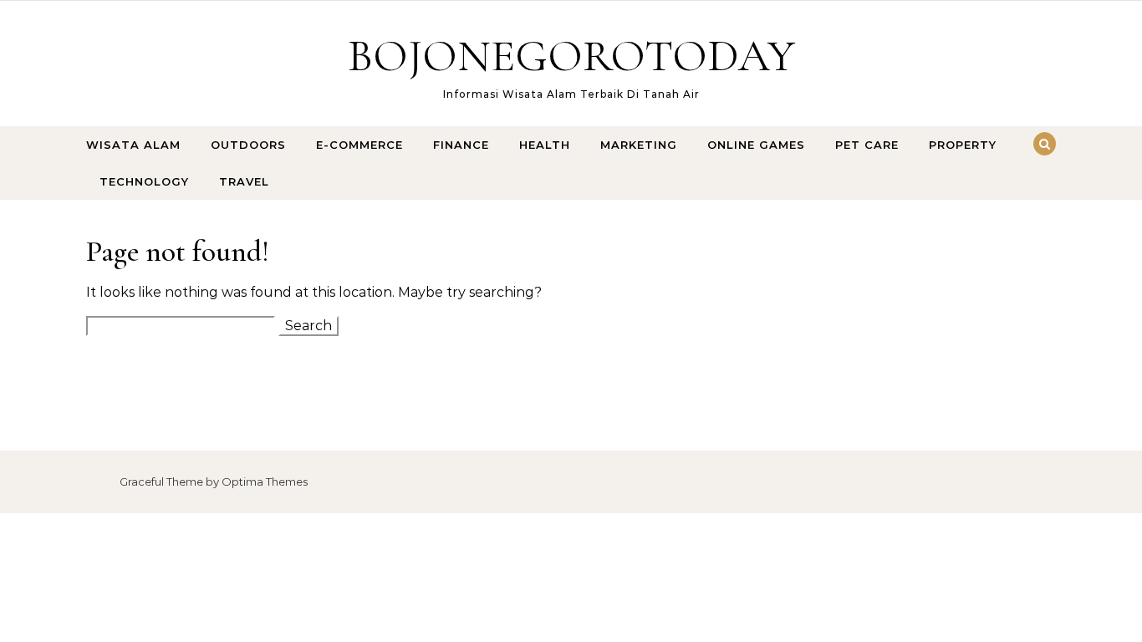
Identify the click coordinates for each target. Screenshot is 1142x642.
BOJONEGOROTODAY (571, 55)
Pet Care (867, 144)
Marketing (638, 144)
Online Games (756, 144)
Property (963, 144)
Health (544, 144)
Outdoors (248, 144)
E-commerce (359, 144)
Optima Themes (265, 481)
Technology (144, 181)
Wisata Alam (133, 144)
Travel (244, 181)
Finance (461, 144)
